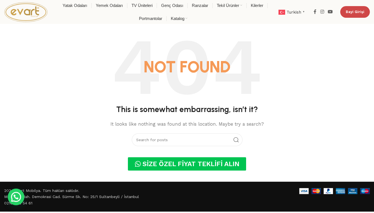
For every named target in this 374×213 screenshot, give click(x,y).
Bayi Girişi (355, 12)
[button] (16, 197)
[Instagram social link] (322, 11)
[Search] (236, 139)
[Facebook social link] (315, 11)
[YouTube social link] (330, 11)
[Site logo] (26, 11)
